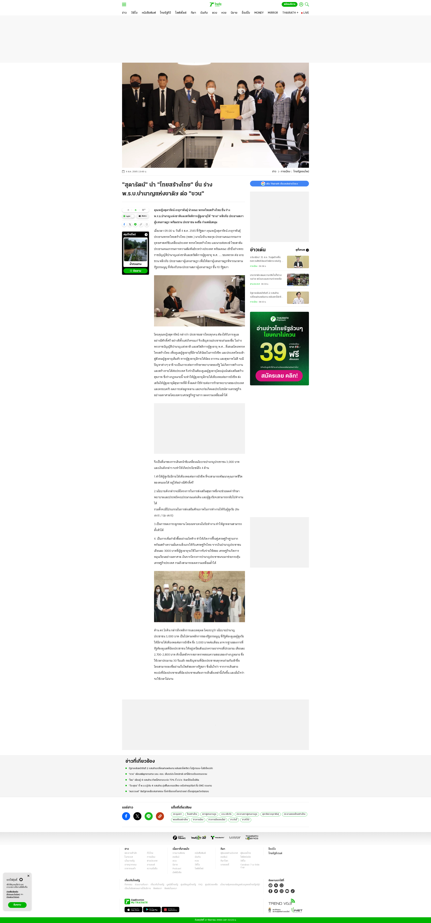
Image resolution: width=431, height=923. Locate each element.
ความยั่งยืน (152, 868)
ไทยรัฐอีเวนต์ (275, 853)
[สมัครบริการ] (279, 348)
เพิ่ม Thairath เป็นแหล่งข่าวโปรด (282, 183)
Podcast (177, 868)
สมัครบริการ (289, 4)
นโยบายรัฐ (130, 861)
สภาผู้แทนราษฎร (209, 814)
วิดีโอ (197, 865)
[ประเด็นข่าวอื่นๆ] (146, 234)
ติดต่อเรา (157, 888)
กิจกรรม (128, 884)
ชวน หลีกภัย (226, 814)
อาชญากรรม (131, 865)
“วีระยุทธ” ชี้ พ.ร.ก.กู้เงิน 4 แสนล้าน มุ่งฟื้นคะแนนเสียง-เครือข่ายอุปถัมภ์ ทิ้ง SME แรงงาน (170, 786)
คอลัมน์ (176, 857)
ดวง (175, 861)
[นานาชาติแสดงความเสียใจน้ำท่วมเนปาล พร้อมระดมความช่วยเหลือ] (298, 280)
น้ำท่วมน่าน (135, 264)
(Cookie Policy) (13, 897)
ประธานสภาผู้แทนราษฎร (247, 814)
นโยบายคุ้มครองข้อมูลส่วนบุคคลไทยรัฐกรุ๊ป (240, 884)
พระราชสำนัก (131, 853)
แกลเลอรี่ (225, 865)
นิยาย (175, 865)
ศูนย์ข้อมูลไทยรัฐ (188, 884)
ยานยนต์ (151, 865)
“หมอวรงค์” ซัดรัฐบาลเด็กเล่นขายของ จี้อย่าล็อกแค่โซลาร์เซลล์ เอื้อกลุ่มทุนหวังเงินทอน (169, 791)
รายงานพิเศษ (179, 853)
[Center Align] (28, 876)
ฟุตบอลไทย (245, 853)
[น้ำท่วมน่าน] (135, 249)
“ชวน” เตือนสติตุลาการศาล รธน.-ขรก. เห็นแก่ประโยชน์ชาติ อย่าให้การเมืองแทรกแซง (168, 774)
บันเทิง (198, 857)
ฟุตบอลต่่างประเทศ (229, 853)
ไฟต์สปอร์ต (245, 857)
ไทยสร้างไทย (192, 814)
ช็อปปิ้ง (272, 849)
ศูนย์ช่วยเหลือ (211, 884)
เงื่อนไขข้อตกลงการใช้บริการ (138, 888)
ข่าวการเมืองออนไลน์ (216, 820)
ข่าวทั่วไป (245, 820)
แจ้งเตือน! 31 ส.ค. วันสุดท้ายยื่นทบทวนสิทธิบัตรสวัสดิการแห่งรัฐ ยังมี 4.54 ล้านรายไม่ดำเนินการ (267, 259)
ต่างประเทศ (255, 284)
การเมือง (285, 171)
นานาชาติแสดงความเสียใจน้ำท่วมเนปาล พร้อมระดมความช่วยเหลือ (266, 277)
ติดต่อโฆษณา (170, 888)
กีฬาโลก (224, 861)
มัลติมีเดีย (177, 872)
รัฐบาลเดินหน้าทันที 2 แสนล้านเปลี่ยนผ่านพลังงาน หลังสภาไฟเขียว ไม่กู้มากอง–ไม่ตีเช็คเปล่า (267, 295)
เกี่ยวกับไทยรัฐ (157, 884)
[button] (124, 224)
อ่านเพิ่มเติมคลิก (13, 893)
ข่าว (274, 171)
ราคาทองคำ (130, 868)
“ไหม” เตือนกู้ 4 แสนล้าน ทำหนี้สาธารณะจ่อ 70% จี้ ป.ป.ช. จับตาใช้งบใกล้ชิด (164, 780)
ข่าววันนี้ (233, 820)
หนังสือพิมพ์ (200, 853)
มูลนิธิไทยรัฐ (172, 884)
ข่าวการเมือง (198, 820)
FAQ (200, 884)
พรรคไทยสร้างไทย (180, 820)
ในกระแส (129, 857)
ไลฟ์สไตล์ (199, 868)
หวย (197, 861)
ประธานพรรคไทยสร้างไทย (294, 814)
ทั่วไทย (150, 853)
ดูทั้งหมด (300, 250)
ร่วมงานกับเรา (141, 884)
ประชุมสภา (177, 814)
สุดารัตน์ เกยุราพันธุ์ (270, 814)
